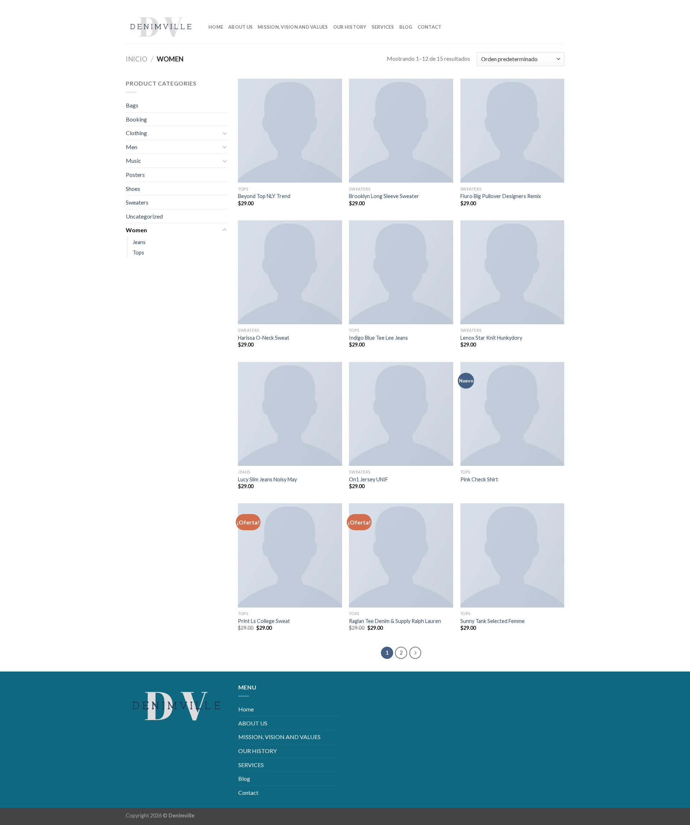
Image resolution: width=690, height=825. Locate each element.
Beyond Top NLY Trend (264, 196)
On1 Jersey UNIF (368, 479)
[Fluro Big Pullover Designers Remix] (512, 131)
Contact (430, 27)
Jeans (139, 242)
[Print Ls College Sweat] (290, 555)
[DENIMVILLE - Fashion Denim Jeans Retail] (162, 27)
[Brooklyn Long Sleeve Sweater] (401, 131)
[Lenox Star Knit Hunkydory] (512, 272)
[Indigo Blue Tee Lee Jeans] (401, 272)
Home (215, 27)
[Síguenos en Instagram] (535, 5)
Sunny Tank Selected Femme (492, 621)
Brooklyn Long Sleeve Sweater (384, 196)
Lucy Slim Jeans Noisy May (267, 479)
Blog (406, 27)
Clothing (136, 132)
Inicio (136, 59)
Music (133, 160)
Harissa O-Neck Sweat (263, 338)
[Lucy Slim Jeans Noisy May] (290, 414)
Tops (138, 252)
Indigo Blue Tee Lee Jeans (378, 338)
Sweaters (137, 202)
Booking (136, 119)
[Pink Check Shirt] (512, 414)
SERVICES (383, 27)
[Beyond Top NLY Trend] (290, 131)
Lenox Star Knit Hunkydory (491, 338)
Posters (135, 174)
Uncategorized (144, 216)
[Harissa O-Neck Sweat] (290, 272)
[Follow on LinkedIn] (547, 5)
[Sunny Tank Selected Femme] (512, 555)
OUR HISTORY (350, 27)
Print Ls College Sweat (264, 621)
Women (136, 229)
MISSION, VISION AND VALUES (293, 27)
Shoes (133, 188)
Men (131, 146)
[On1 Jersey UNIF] (401, 414)
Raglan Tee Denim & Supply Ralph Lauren (395, 621)
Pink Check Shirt (479, 479)
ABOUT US (240, 27)
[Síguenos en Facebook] (524, 5)
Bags (132, 105)
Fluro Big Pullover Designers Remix (500, 196)
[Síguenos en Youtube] (558, 5)
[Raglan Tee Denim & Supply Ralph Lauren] (401, 555)
